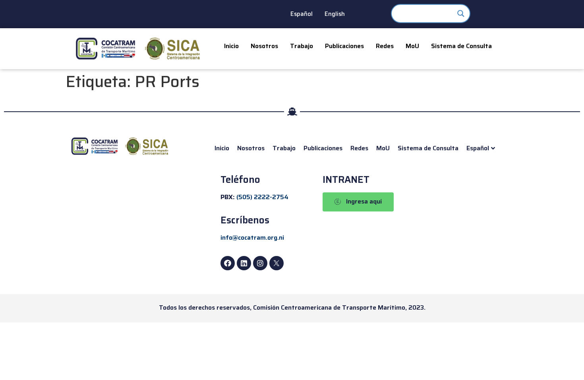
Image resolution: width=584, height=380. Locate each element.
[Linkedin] (244, 263)
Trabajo (301, 46)
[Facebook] (227, 263)
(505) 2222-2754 (262, 197)
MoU (412, 46)
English (335, 14)
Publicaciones (344, 46)
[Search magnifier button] (460, 13)
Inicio (231, 46)
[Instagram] (260, 263)
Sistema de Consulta (461, 46)
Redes (385, 46)
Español (301, 14)
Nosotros (264, 46)
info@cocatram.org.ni (252, 237)
